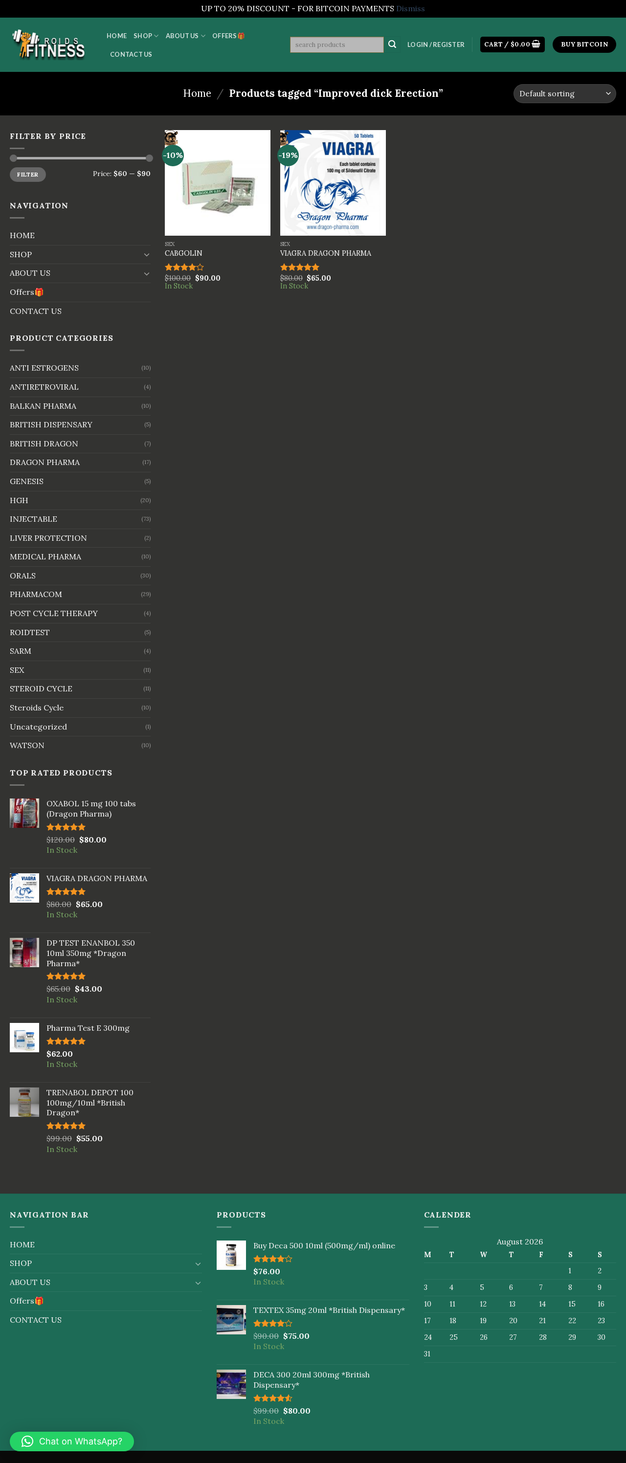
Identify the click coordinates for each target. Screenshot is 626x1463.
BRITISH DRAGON (44, 443)
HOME (117, 36)
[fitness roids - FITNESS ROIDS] (51, 44)
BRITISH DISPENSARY (51, 424)
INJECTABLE (33, 519)
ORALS (23, 575)
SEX (17, 670)
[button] (72, 1441)
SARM (20, 651)
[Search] (392, 44)
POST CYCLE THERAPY (54, 613)
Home (197, 93)
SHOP (143, 36)
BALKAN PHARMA (43, 406)
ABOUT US (182, 36)
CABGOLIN (183, 253)
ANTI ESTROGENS (44, 368)
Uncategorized (38, 727)
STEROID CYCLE (41, 688)
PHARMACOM (36, 594)
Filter (27, 174)
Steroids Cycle (37, 707)
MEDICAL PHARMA (45, 556)
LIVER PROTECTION (48, 538)
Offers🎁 (228, 36)
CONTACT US (131, 54)
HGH (19, 500)
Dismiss (410, 8)
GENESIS (27, 481)
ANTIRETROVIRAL (44, 387)
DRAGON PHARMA (45, 462)
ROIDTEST (30, 632)
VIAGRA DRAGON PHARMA (325, 253)
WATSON (27, 745)
